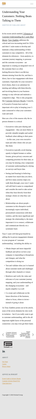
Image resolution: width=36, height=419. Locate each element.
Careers (4, 364)
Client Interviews (7, 383)
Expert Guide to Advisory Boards (11, 378)
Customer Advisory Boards (15, 101)
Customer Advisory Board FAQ (11, 381)
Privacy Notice (6, 366)
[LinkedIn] (3, 351)
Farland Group (18, 25)
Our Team (5, 361)
